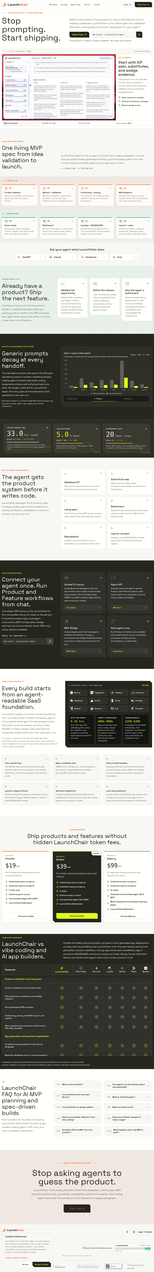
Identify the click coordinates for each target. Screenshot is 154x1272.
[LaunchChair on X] (127, 1231)
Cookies (148, 1232)
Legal (140, 1232)
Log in (125, 4)
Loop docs (118, 651)
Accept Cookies (41, 1264)
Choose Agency (127, 916)
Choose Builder (77, 916)
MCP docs (71, 651)
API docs (117, 607)
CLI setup (70, 607)
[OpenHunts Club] (87, 1266)
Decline (25, 1264)
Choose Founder (26, 916)
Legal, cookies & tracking (16, 1258)
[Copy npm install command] (139, 34)
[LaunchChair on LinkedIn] (133, 1231)
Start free (142, 4)
